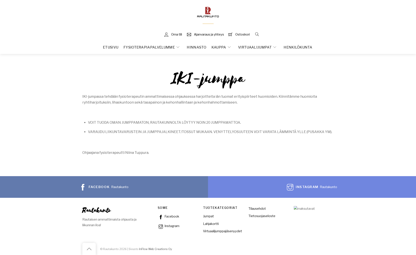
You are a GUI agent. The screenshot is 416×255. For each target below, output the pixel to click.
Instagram (171, 226)
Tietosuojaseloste (262, 216)
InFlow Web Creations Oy (155, 249)
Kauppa (218, 47)
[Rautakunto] (208, 11)
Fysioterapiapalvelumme (149, 47)
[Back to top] (89, 249)
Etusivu (110, 47)
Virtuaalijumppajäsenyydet (222, 231)
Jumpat (208, 216)
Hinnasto (196, 47)
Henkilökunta (298, 47)
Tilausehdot (257, 209)
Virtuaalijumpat (255, 47)
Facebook (171, 216)
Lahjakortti (211, 224)
